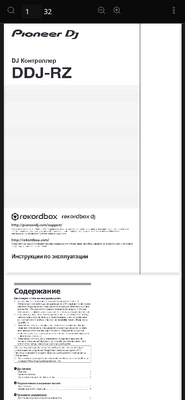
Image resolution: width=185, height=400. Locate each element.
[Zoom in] (117, 10)
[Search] (11, 10)
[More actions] (174, 10)
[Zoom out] (101, 10)
